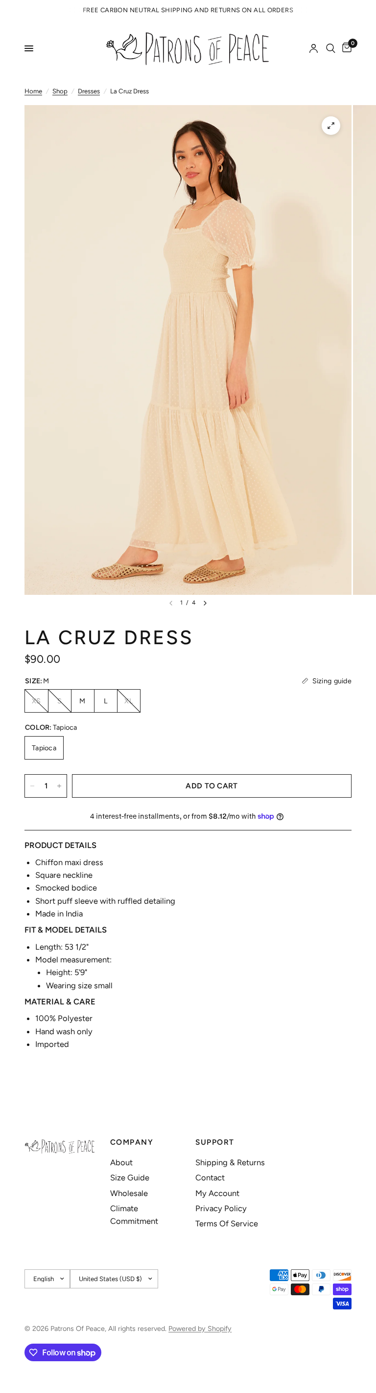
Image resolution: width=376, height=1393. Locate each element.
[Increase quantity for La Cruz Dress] (59, 786)
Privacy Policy (221, 1208)
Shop (60, 91)
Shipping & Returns (230, 1162)
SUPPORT (215, 1142)
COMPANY (132, 1142)
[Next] (205, 603)
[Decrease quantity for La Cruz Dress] (32, 786)
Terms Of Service (226, 1223)
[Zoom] (331, 125)
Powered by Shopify (200, 1328)
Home (33, 91)
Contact (210, 1177)
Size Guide (129, 1177)
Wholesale (129, 1193)
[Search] (331, 48)
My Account (217, 1193)
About (121, 1162)
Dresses (89, 91)
